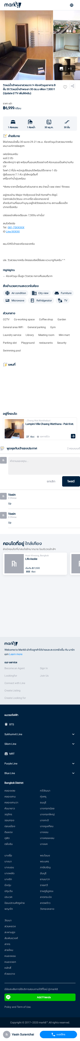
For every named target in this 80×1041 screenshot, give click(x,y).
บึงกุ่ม (7, 885)
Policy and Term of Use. (17, 1006)
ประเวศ (8, 896)
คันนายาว (9, 808)
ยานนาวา (45, 879)
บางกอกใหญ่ (47, 814)
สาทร (7, 944)
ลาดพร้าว (45, 902)
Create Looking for (15, 697)
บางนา (8, 861)
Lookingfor (10, 675)
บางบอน (9, 867)
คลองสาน (10, 796)
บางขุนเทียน (46, 826)
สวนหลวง (10, 926)
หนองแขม (10, 955)
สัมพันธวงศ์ (11, 938)
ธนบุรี (43, 802)
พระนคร (44, 861)
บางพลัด (9, 873)
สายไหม (8, 950)
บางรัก (8, 879)
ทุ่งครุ (43, 796)
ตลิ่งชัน (8, 843)
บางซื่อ (8, 855)
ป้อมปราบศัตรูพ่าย (14, 902)
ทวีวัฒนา (45, 790)
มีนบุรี (43, 873)
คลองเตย (9, 790)
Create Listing (12, 690)
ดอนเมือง (9, 826)
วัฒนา (8, 920)
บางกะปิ (44, 820)
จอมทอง (9, 820)
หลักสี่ (7, 967)
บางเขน (44, 832)
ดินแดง (8, 832)
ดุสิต (6, 838)
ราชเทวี (44, 885)
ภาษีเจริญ (45, 867)
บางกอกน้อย (47, 808)
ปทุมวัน (8, 891)
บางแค (44, 843)
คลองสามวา (11, 802)
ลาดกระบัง (46, 896)
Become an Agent (14, 668)
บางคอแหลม (47, 838)
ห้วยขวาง (9, 973)
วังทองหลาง (47, 908)
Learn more (15, 654)
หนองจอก (10, 961)
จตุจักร (8, 814)
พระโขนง (45, 855)
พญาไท (8, 908)
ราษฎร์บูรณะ (47, 891)
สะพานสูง (9, 932)
